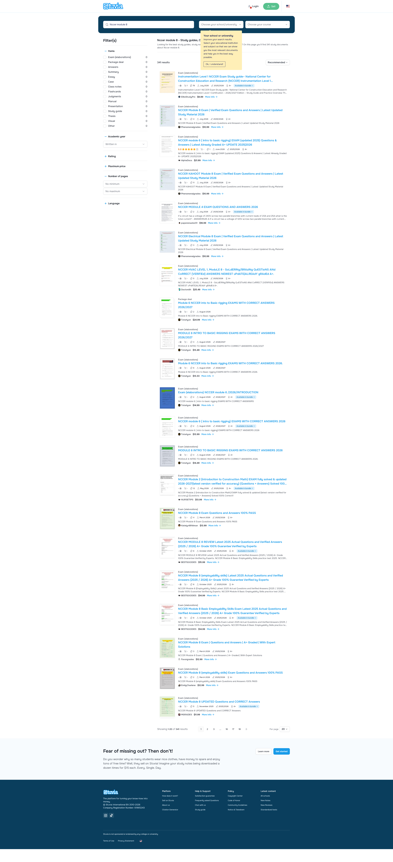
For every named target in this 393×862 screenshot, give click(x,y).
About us (166, 805)
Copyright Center (235, 796)
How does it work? (170, 796)
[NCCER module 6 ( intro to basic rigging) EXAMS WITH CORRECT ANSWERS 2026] (167, 427)
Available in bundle (243, 85)
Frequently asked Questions (207, 800)
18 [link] (240, 729)
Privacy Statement (126, 841)
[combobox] (221, 24)
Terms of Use (108, 841)
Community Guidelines (237, 805)
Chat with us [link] (200, 805)
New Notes (265, 800)
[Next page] (246, 729)
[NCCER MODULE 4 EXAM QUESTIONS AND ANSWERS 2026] (167, 212)
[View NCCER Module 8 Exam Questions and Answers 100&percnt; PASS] (223, 518)
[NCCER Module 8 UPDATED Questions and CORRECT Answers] (167, 707)
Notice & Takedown (236, 809)
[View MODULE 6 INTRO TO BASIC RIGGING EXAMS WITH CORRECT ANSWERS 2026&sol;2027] (223, 339)
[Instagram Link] (105, 815)
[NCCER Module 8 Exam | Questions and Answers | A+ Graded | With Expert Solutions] (167, 648)
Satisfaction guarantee (205, 796)
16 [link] (227, 729)
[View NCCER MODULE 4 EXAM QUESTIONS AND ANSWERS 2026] (223, 212)
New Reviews (266, 805)
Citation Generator (170, 809)
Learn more (263, 751)
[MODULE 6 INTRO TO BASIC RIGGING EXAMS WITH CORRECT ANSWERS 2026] (167, 456)
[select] (278, 62)
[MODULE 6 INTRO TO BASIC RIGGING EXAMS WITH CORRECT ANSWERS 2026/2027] (167, 339)
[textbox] (221, 24)
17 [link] (233, 729)
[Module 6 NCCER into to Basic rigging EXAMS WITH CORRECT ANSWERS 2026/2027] (166, 307)
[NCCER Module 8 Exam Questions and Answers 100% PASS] (167, 518)
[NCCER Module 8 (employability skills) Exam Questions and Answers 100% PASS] (167, 678)
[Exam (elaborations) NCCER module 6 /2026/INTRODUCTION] (167, 398)
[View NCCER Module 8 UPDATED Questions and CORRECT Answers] (223, 707)
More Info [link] (210, 96)
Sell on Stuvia (168, 800)
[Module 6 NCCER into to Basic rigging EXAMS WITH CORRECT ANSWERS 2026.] (167, 369)
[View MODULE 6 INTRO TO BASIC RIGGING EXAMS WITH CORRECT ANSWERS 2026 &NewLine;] (223, 456)
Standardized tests (269, 809)
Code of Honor (234, 800)
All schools (265, 796)
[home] (113, 6)
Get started (282, 751)
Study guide (200, 809)
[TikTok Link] (111, 815)
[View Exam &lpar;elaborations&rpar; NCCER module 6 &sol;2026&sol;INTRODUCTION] (223, 398)
